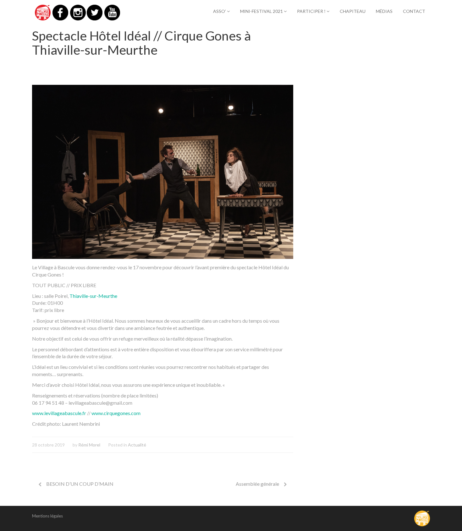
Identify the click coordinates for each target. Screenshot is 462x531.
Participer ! (312, 11)
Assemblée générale (257, 484)
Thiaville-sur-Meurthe (93, 296)
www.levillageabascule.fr (59, 413)
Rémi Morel (89, 444)
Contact (414, 11)
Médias (384, 11)
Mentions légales (47, 515)
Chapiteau (353, 11)
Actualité (137, 444)
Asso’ (220, 11)
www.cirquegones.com (115, 413)
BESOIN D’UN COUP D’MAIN (79, 484)
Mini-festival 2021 (262, 11)
